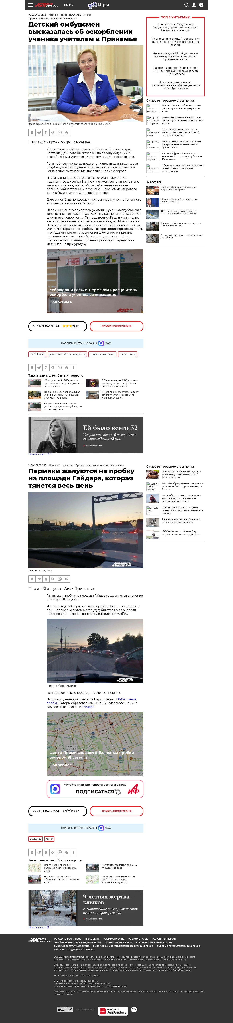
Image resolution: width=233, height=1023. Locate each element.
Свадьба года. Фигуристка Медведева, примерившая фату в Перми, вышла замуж (175, 27)
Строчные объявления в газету (154, 942)
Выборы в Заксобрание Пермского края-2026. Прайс (123, 946)
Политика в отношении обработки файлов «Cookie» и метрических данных (90, 986)
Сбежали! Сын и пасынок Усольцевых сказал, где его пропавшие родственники (183, 168)
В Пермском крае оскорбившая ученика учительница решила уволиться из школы (62, 395)
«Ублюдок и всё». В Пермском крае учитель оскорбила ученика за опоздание (93, 292)
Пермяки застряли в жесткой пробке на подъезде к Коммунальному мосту (118, 879)
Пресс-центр (92, 939)
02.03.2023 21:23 (37, 14)
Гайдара (88, 707)
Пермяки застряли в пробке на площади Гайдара (119, 866)
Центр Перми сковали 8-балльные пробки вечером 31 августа (92, 755)
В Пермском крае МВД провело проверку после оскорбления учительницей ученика (120, 383)
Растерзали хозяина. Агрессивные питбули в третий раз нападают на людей (175, 42)
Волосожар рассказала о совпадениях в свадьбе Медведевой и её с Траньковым (175, 85)
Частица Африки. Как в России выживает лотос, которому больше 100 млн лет (182, 156)
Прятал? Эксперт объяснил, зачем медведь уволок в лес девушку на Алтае (181, 108)
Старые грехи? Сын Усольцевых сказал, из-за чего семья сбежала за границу (182, 510)
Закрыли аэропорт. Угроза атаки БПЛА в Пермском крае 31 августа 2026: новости (176, 71)
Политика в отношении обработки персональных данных (82, 983)
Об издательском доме (67, 939)
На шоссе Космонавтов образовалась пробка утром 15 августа (61, 879)
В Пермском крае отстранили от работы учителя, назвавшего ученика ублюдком (120, 395)
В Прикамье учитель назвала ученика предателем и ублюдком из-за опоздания (63, 406)
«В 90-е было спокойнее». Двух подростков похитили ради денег (181, 533)
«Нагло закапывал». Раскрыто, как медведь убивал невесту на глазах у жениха (182, 120)
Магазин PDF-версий (164, 939)
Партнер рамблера (85, 1009)
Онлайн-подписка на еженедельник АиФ (77, 942)
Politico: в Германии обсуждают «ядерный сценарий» (179, 188)
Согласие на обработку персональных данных (76, 981)
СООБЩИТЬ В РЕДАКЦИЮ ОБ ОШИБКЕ (74, 950)
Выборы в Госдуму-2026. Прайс (71, 946)
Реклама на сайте (114, 939)
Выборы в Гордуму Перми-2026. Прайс (178, 946)
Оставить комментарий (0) (117, 326)
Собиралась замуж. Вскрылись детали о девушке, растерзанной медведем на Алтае (181, 132)
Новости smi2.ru (40, 454)
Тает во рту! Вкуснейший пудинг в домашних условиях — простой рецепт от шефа (181, 474)
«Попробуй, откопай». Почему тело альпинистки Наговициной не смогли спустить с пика (182, 498)
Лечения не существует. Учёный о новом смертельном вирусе (181, 521)
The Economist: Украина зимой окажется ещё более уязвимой (178, 212)
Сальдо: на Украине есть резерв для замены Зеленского (181, 224)
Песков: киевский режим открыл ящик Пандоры (179, 200)
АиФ (49, 570)
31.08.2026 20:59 (37, 465)
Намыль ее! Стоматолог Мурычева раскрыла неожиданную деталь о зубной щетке (181, 144)
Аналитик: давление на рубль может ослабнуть (182, 236)
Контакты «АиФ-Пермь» (119, 942)
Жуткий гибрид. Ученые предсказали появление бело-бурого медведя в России (183, 486)
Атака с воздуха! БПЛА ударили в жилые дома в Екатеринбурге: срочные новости (175, 56)
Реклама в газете (138, 939)
